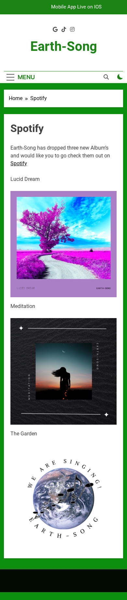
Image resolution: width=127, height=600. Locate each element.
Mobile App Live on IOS (76, 7)
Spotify (18, 163)
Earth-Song (63, 46)
